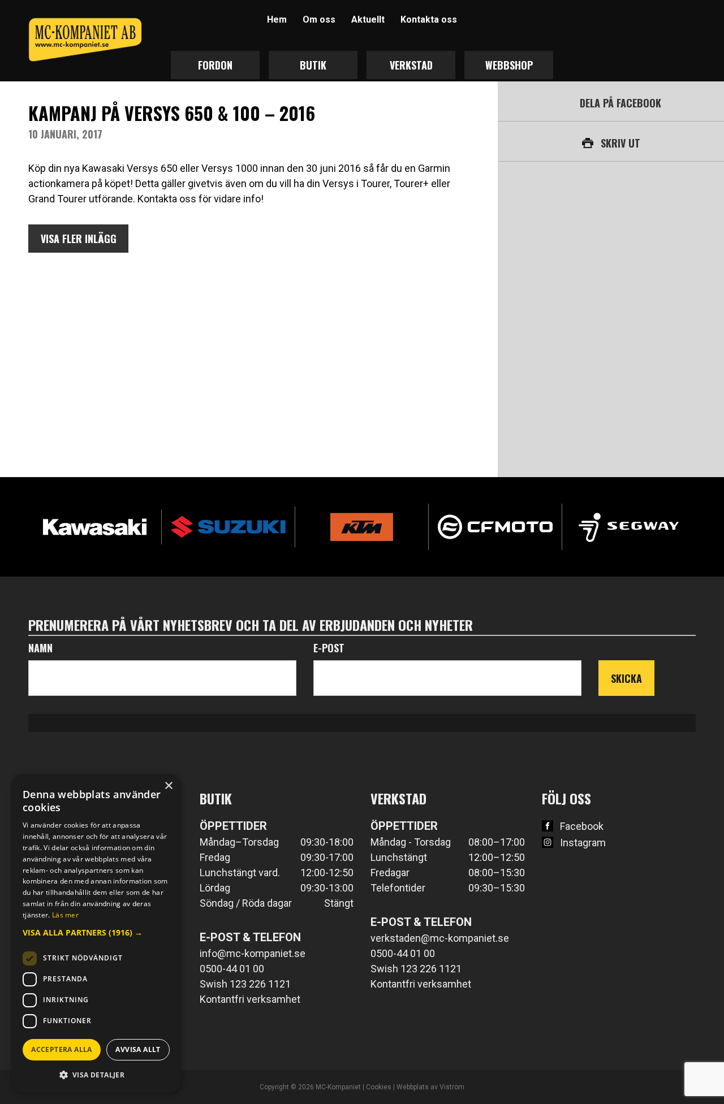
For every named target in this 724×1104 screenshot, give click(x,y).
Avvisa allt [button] (137, 1049)
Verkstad (411, 65)
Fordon (215, 65)
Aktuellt (368, 19)
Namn (40, 647)
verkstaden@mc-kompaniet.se (439, 938)
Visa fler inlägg (79, 238)
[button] (96, 932)
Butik (313, 65)
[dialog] (96, 933)
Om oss (319, 19)
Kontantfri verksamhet (250, 999)
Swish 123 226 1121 (245, 984)
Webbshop (509, 65)
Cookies (378, 1087)
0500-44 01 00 (232, 969)
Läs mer (65, 915)
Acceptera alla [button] (61, 1049)
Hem (277, 19)
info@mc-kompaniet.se (252, 953)
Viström (451, 1087)
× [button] (168, 786)
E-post (328, 647)
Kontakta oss (428, 19)
